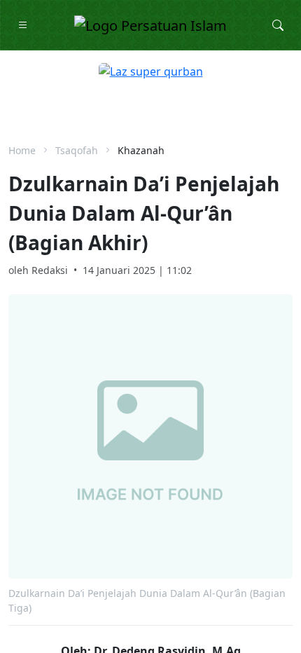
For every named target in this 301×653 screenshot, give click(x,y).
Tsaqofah (76, 150)
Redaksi (49, 270)
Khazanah (141, 150)
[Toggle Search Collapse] (278, 25)
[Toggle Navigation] (23, 25)
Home (22, 150)
